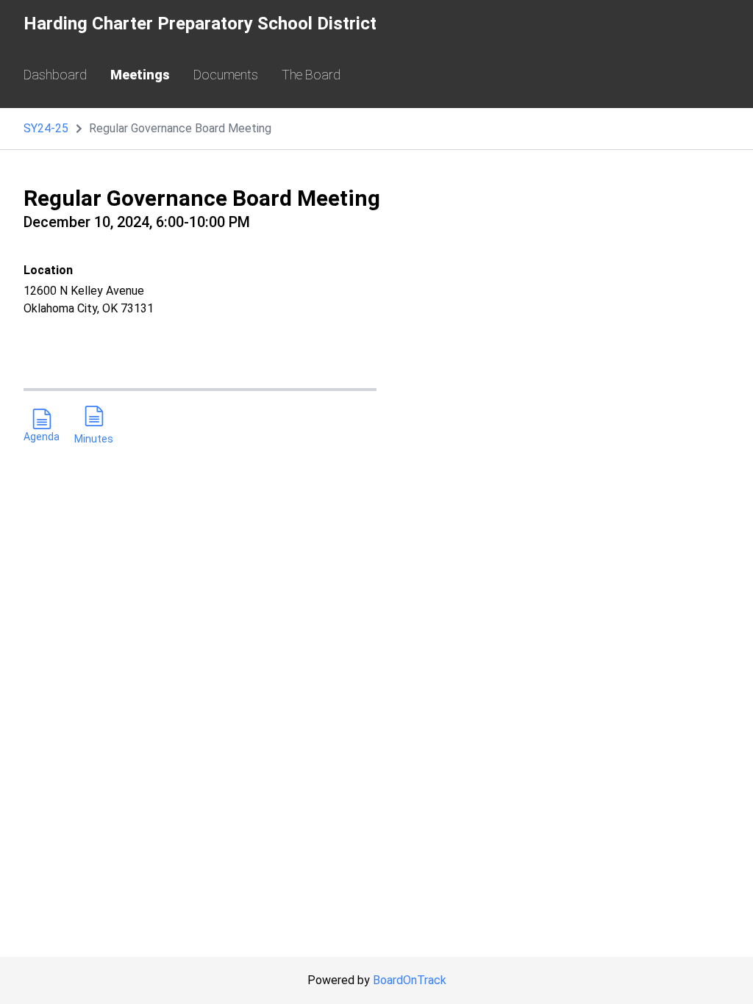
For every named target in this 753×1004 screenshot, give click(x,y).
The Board (311, 74)
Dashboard (55, 74)
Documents (225, 74)
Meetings (140, 74)
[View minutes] (94, 418)
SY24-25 (46, 128)
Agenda (42, 436)
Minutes (93, 439)
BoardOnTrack (409, 980)
